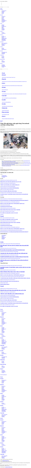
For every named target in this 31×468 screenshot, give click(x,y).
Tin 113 (6, 81)
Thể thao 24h (3, 33)
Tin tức (1, 8)
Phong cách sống (2, 59)
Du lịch (5, 110)
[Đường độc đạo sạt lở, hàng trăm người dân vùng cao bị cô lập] (8, 288)
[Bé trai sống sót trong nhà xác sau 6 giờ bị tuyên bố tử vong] (8, 248)
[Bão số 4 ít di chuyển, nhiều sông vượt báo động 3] (7, 189)
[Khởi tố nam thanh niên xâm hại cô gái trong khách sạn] (7, 279)
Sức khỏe (4, 103)
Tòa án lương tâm (4, 20)
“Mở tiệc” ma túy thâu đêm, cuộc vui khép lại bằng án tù (9, 184)
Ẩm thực (3, 56)
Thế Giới (1, 9)
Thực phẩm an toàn (4, 52)
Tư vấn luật (3, 21)
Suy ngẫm (7, 114)
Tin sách (13, 118)
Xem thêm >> (2, 195)
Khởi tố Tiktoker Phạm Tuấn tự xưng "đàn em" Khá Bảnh (10, 209)
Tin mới (2, 216)
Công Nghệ (1, 41)
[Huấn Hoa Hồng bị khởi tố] (4, 282)
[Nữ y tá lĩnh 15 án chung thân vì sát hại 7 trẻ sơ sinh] (7, 211)
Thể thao (1, 31)
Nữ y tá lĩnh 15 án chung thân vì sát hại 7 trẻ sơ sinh (9, 212)
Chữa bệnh (8, 106)
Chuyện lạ (3, 11)
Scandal (3, 25)
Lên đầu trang (5, 374)
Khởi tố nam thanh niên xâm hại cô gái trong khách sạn (9, 281)
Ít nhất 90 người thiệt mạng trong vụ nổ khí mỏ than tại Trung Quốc (14, 256)
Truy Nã (3, 17)
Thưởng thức (4, 107)
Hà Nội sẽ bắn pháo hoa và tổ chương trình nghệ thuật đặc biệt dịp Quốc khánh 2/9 (14, 200)
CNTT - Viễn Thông (4, 414)
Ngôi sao (3, 24)
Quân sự (10, 77)
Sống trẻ (1, 63)
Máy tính (3, 44)
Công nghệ (3, 238)
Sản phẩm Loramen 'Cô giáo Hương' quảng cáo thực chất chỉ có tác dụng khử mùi (14, 194)
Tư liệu (3, 12)
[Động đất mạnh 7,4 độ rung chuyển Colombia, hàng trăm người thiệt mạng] (10, 243)
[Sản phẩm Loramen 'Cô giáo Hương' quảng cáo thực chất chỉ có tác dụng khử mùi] (11, 192)
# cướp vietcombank (4, 176)
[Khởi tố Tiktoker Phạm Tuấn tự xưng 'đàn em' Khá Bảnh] (8, 208)
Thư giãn (7, 110)
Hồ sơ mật (15, 81)
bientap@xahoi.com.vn (6, 460)
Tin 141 (26, 81)
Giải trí (1, 23)
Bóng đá (3, 32)
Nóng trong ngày (4, 10)
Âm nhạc (3, 28)
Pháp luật (4, 79)
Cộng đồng (3, 65)
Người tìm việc (4, 36)
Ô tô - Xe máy (4, 347)
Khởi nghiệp (3, 39)
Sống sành (3, 61)
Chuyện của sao (4, 26)
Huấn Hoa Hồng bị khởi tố (4, 284)
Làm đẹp (21, 85)
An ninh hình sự (4, 235)
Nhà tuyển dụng (4, 342)
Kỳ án (3, 18)
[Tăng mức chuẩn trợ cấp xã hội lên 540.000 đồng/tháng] (7, 186)
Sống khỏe (3, 53)
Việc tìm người (4, 40)
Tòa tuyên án (3, 16)
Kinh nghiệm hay (4, 49)
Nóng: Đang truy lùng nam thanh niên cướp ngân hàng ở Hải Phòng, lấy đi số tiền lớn (16, 162)
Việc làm (1, 34)
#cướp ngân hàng (4, 175)
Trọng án (3, 19)
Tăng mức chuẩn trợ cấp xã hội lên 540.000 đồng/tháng (9, 296)
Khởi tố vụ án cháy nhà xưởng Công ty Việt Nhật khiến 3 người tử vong (12, 203)
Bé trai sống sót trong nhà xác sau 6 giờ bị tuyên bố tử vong (12, 249)
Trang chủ (1, 374)
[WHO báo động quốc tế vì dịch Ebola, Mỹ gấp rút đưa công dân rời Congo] (10, 258)
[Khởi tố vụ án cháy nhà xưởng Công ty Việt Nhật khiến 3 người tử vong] (9, 273)
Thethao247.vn (4, 237)
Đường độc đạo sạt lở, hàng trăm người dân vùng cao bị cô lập (10, 181)
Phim (2, 27)
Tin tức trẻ (3, 64)
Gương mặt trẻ (4, 66)
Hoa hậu (12, 85)
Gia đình (1, 46)
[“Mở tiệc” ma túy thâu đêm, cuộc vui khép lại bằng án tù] (7, 183)
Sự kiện (1, 241)
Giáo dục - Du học (4, 38)
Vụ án (3, 13)
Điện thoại (3, 45)
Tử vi (2, 60)
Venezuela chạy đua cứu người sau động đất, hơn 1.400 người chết (13, 253)
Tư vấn (3, 339)
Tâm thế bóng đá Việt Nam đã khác (6, 206)
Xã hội (3, 236)
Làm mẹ (3, 48)
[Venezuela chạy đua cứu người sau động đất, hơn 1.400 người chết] (9, 251)
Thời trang (18, 85)
